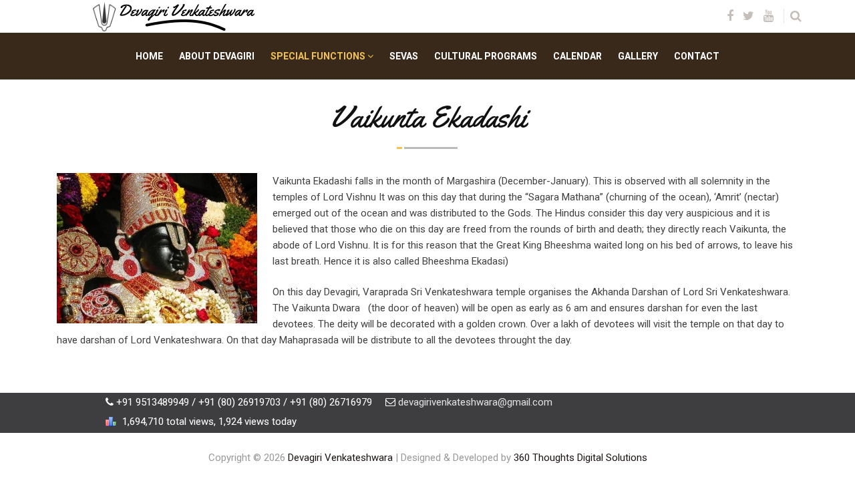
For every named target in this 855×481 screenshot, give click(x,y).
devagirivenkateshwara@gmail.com (475, 402)
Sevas (403, 56)
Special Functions (319, 56)
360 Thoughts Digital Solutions (580, 458)
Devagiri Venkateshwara (340, 458)
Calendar (577, 56)
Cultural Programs (485, 56)
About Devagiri (216, 56)
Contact (696, 56)
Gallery (638, 56)
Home (149, 56)
